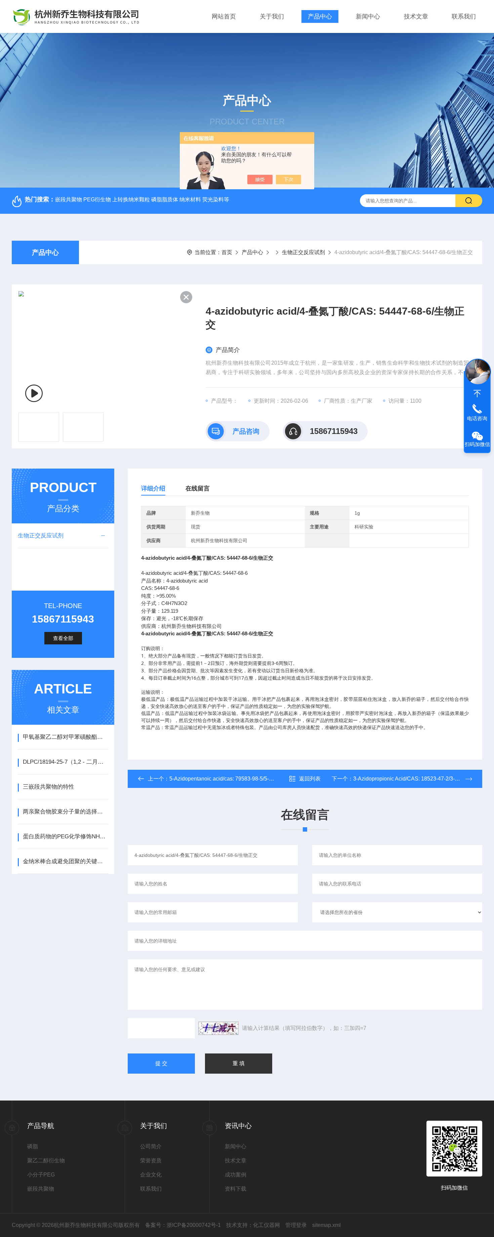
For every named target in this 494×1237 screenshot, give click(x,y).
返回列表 (310, 779)
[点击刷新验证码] (218, 1028)
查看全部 (63, 638)
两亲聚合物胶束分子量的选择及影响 (65, 811)
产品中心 (320, 16)
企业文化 (151, 1175)
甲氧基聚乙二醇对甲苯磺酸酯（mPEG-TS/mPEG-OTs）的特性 (65, 737)
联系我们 (464, 16)
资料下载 (235, 1189)
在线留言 (198, 488)
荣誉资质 (151, 1160)
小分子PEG (41, 1175)
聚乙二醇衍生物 (46, 1160)
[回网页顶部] (477, 393)
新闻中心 (368, 16)
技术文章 (416, 16)
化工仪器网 (266, 1225)
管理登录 (296, 1225)
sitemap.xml (326, 1225)
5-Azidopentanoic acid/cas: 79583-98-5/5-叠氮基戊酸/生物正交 (244, 779)
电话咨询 (477, 418)
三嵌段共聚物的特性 (48, 787)
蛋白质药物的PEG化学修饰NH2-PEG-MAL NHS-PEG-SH (65, 836)
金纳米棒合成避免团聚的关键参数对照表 (65, 861)
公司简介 (151, 1146)
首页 (226, 252)
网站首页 (224, 16)
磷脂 (32, 1146)
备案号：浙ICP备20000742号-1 (183, 1225)
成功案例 (235, 1175)
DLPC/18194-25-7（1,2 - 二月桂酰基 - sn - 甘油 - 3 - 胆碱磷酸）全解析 (65, 762)
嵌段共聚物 (40, 1189)
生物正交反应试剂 (303, 252)
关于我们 (272, 16)
